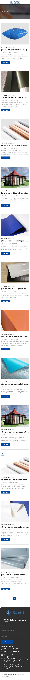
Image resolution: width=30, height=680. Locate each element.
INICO (3, 7)
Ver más (5, 62)
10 (20, 598)
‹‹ (4, 598)
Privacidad (6, 676)
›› (25, 598)
